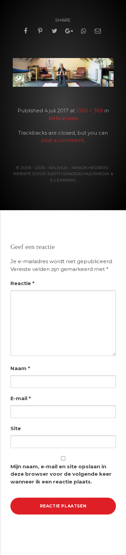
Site (15, 428)
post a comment (62, 140)
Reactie (22, 283)
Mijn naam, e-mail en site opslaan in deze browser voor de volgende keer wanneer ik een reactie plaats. (61, 474)
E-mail (20, 398)
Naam (20, 368)
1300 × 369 (89, 110)
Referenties (63, 118)
